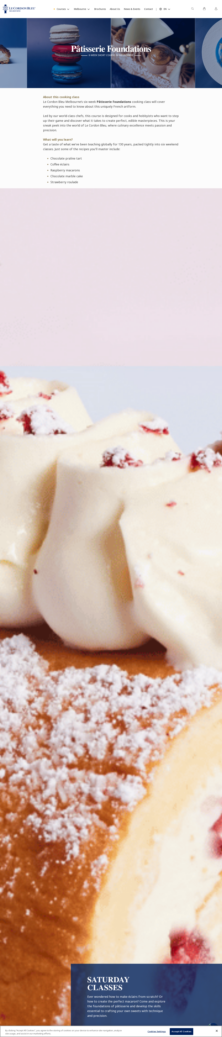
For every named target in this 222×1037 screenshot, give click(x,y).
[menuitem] (192, 9)
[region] (111, 1031)
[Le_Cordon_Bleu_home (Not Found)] (19, 9)
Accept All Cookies (181, 1031)
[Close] (216, 1031)
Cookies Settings (157, 1031)
